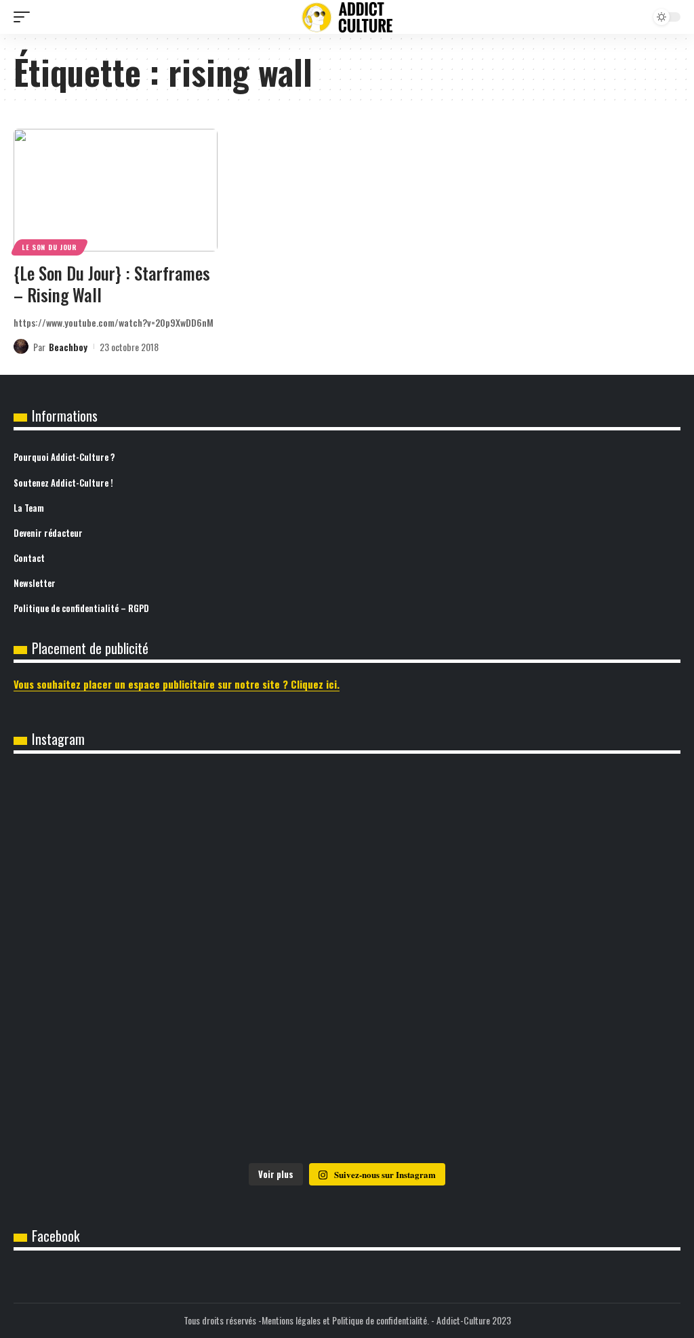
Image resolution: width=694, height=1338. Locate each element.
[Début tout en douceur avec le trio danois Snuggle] (347, 1090)
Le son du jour (49, 247)
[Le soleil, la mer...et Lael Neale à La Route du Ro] (570, 1090)
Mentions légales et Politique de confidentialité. (345, 1320)
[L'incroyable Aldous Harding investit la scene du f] (124, 1090)
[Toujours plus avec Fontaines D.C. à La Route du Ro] (570, 837)
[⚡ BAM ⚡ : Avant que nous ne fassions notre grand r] (124, 837)
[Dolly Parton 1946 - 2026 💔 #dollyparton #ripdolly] (347, 837)
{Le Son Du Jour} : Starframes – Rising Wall (112, 284)
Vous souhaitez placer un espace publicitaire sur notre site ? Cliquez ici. (177, 683)
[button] (25, 17)
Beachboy (68, 347)
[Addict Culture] (347, 17)
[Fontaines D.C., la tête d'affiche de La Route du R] (124, 963)
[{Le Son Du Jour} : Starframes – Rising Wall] (116, 190)
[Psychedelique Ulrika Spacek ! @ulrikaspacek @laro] (570, 963)
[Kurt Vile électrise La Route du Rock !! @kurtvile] (347, 963)
